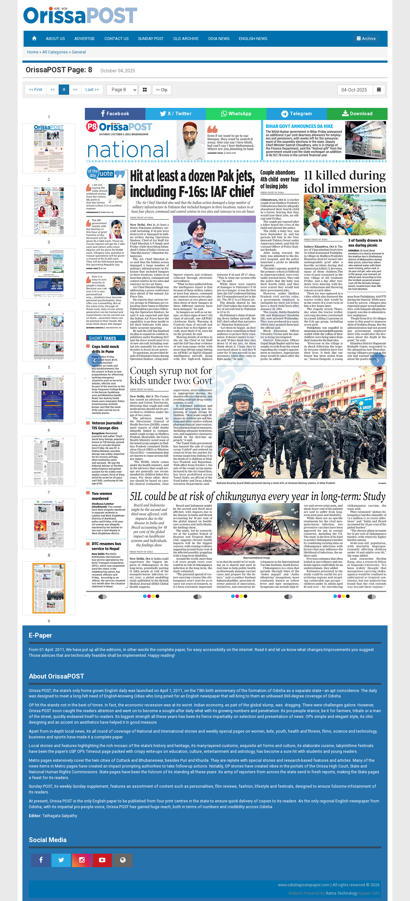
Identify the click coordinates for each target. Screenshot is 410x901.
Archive (368, 38)
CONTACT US (116, 38)
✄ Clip (162, 89)
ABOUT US (55, 38)
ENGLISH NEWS (253, 38)
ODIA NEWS (218, 38)
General (79, 52)
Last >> (92, 89)
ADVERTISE (84, 38)
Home (32, 52)
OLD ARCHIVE (186, 38)
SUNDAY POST (151, 38)
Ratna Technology (342, 893)
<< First (35, 89)
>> (75, 89)
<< (52, 89)
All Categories (55, 52)
